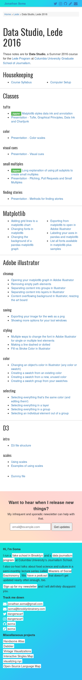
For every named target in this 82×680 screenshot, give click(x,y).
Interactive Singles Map (18, 656)
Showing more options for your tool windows (39, 320)
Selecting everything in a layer (30, 405)
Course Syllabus (21, 82)
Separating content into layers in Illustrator (37, 292)
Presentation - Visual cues (27, 154)
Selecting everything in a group (30, 409)
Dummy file (18, 476)
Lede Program (21, 58)
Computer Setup (60, 82)
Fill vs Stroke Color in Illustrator (30, 348)
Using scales (19, 462)
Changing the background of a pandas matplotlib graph (22, 243)
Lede (16, 14)
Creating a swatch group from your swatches (39, 381)
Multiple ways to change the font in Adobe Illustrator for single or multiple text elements (43, 338)
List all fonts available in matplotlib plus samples (63, 245)
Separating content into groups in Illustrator (38, 288)
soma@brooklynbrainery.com (26, 609)
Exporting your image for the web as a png (38, 316)
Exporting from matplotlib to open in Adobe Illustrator (63, 225)
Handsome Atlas (14, 641)
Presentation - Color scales (28, 138)
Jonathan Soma (15, 3)
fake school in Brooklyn (28, 555)
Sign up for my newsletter (20, 586)
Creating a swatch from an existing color (36, 373)
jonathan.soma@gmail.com (25, 604)
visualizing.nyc (13, 661)
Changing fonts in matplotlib (22, 231)
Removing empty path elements (31, 284)
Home (7, 14)
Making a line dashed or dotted (30, 344)
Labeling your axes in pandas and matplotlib (64, 235)
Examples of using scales (27, 466)
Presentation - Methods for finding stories (37, 199)
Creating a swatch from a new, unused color (38, 377)
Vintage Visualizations (17, 651)
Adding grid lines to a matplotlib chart (24, 223)
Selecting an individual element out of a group (40, 413)
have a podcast (37, 575)
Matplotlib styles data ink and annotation (47, 113)
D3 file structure (21, 445)
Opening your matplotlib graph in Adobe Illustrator (42, 280)
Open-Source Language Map (22, 666)
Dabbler (9, 646)
